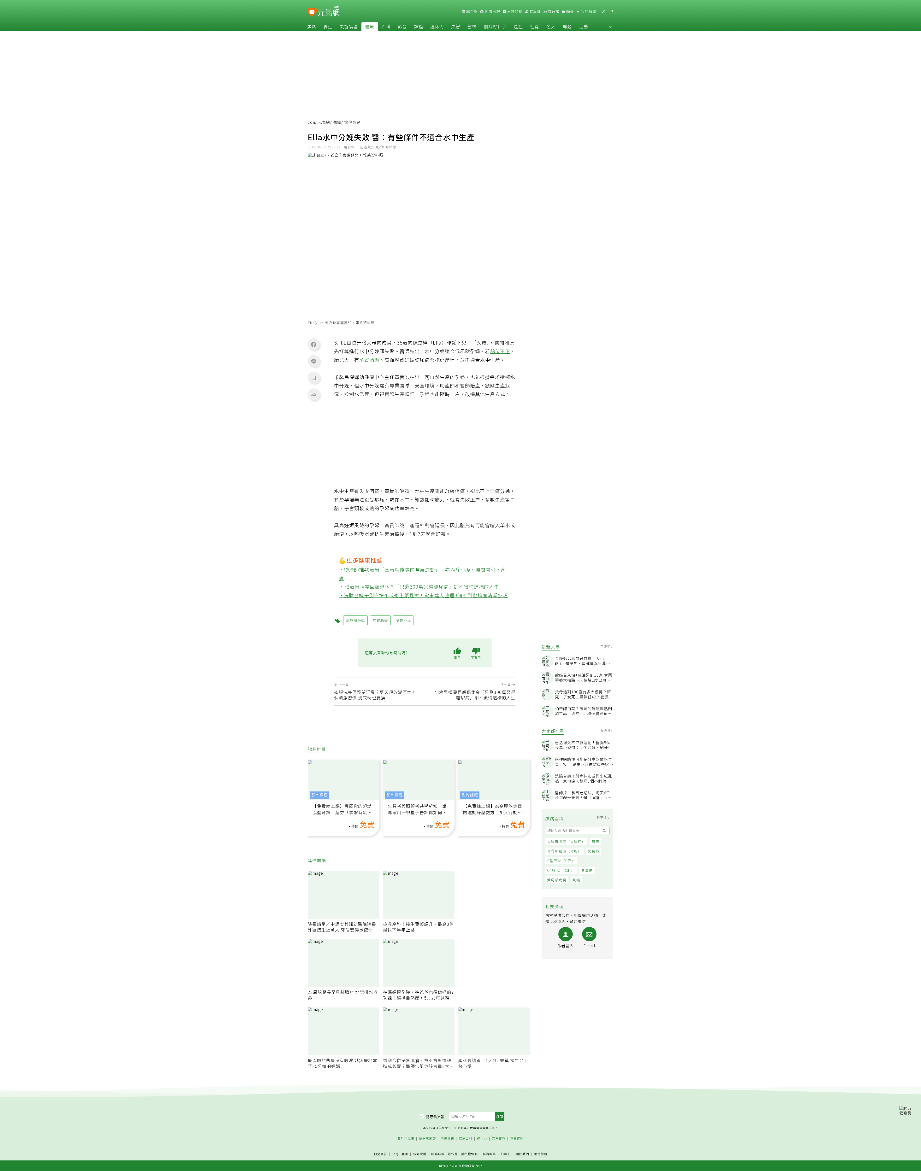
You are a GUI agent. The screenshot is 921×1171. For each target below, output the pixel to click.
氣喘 (576, 879)
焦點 (311, 26)
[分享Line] (314, 361)
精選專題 (447, 1138)
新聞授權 (419, 1154)
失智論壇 (349, 26)
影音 (402, 26)
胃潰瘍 (587, 870)
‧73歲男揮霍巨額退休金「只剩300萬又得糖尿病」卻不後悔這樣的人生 (419, 586)
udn (311, 122)
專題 (567, 26)
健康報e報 (435, 1116)
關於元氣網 (405, 1138)
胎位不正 (500, 351)
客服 (404, 1154)
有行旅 (553, 11)
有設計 (534, 11)
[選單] (611, 12)
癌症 (518, 26)
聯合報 (471, 11)
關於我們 (522, 1154)
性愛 (534, 26)
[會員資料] (604, 12)
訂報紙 (506, 1154)
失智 (455, 26)
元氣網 (324, 122)
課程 (418, 26)
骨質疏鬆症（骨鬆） (564, 851)
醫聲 (472, 26)
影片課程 (319, 795)
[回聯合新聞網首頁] (312, 12)
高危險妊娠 (355, 620)
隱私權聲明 (469, 1154)
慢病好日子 (495, 26)
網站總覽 (540, 1154)
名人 (550, 26)
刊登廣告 (380, 1154)
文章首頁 (498, 1138)
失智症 (593, 851)
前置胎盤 (369, 359)
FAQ (395, 1154)
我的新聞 (588, 11)
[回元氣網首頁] (328, 11)
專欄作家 (517, 1138)
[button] (611, 26)
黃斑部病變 (556, 879)
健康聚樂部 (427, 1138)
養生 (327, 26)
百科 (385, 26)
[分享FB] (314, 344)
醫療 (369, 26)
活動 (583, 26)
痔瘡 (595, 841)
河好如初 (514, 11)
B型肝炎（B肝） (561, 860)
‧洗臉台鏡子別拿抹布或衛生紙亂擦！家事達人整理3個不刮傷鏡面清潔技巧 (423, 595)
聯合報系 (489, 1154)
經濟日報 (492, 11)
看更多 (606, 646)
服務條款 (438, 1154)
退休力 (437, 26)
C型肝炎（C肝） (561, 870)
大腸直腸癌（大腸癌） (566, 841)
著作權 (453, 1154)
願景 (569, 11)
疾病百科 (465, 1138)
